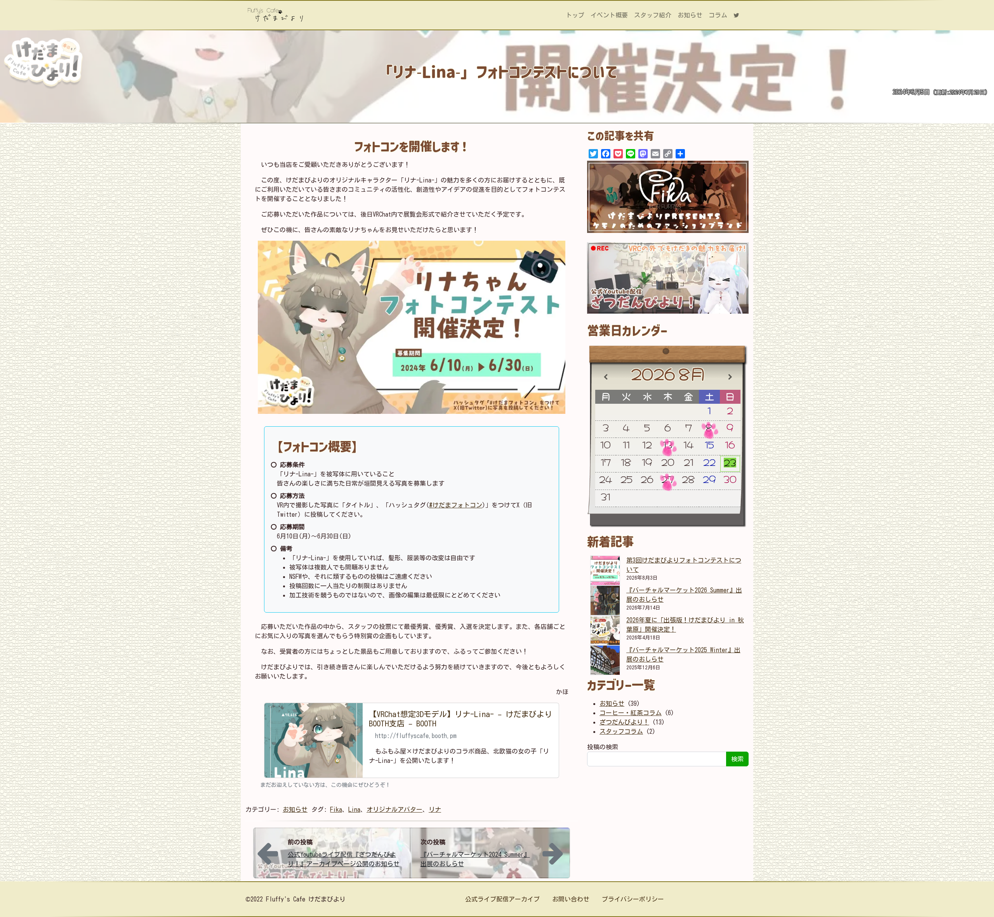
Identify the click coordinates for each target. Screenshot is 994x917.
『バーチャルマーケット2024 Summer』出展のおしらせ (475, 859)
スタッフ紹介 (652, 15)
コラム (718, 15)
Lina (354, 809)
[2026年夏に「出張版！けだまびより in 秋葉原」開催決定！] (605, 630)
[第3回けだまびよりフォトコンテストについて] (605, 570)
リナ (435, 809)
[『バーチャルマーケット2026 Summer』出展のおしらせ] (605, 600)
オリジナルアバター (394, 809)
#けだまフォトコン (455, 505)
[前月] (605, 377)
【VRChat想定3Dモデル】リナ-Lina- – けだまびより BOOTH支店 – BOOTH (460, 718)
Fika (336, 809)
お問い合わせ (570, 899)
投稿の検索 (602, 747)
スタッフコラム (621, 731)
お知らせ (690, 15)
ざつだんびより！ (624, 722)
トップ (575, 15)
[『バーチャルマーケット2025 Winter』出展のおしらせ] (605, 660)
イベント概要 (609, 15)
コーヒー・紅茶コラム (631, 713)
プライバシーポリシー (633, 899)
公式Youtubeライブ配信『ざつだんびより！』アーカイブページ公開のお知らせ (344, 859)
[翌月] (730, 377)
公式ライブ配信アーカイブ (502, 899)
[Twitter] (739, 15)
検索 (737, 759)
